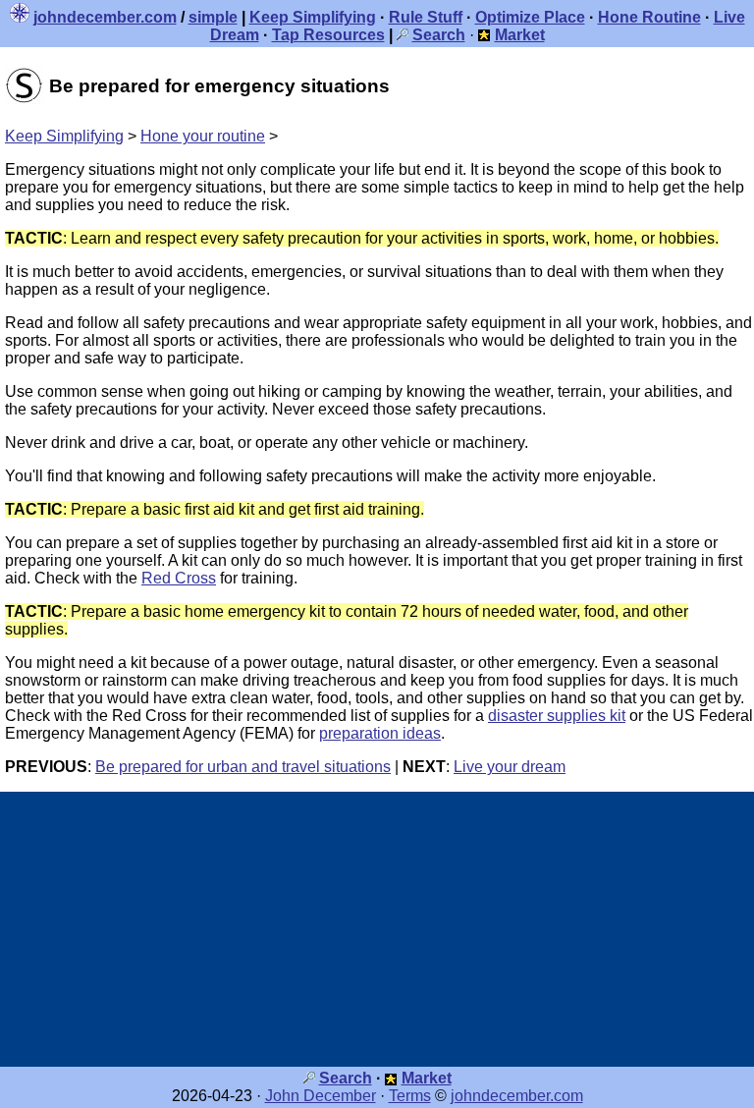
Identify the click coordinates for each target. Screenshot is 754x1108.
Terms (410, 1095)
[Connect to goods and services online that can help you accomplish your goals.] (484, 35)
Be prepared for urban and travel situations (243, 766)
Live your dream (510, 766)
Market (427, 1078)
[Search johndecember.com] (402, 35)
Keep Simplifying (312, 17)
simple (213, 17)
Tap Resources (328, 35)
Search (345, 1078)
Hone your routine (202, 136)
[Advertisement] (377, 929)
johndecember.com (105, 17)
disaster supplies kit (556, 715)
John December (320, 1095)
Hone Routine (649, 17)
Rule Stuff (425, 17)
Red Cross (178, 578)
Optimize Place (530, 17)
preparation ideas (380, 733)
